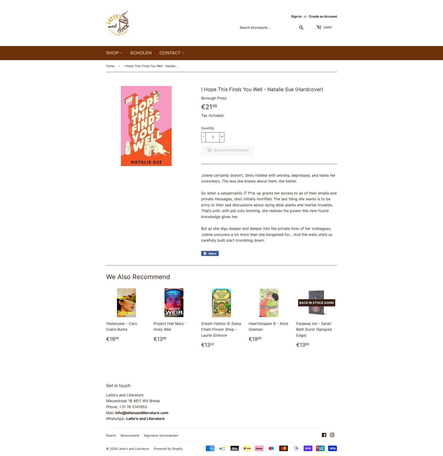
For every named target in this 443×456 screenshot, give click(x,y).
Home (110, 66)
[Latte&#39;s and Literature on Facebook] (324, 435)
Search (111, 435)
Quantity (207, 128)
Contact (170, 52)
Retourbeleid (130, 435)
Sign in (296, 16)
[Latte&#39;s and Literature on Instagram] (332, 435)
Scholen (141, 52)
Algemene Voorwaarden (161, 435)
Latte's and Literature (133, 448)
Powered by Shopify (168, 448)
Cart (327, 27)
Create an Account (323, 16)
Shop (113, 52)
